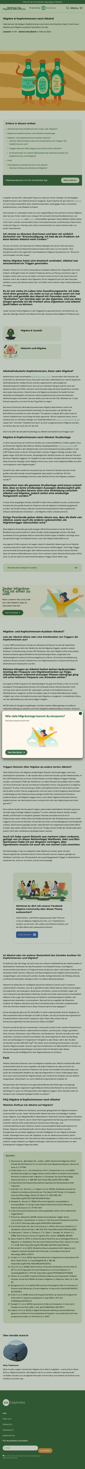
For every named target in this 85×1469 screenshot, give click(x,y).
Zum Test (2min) (16, 752)
